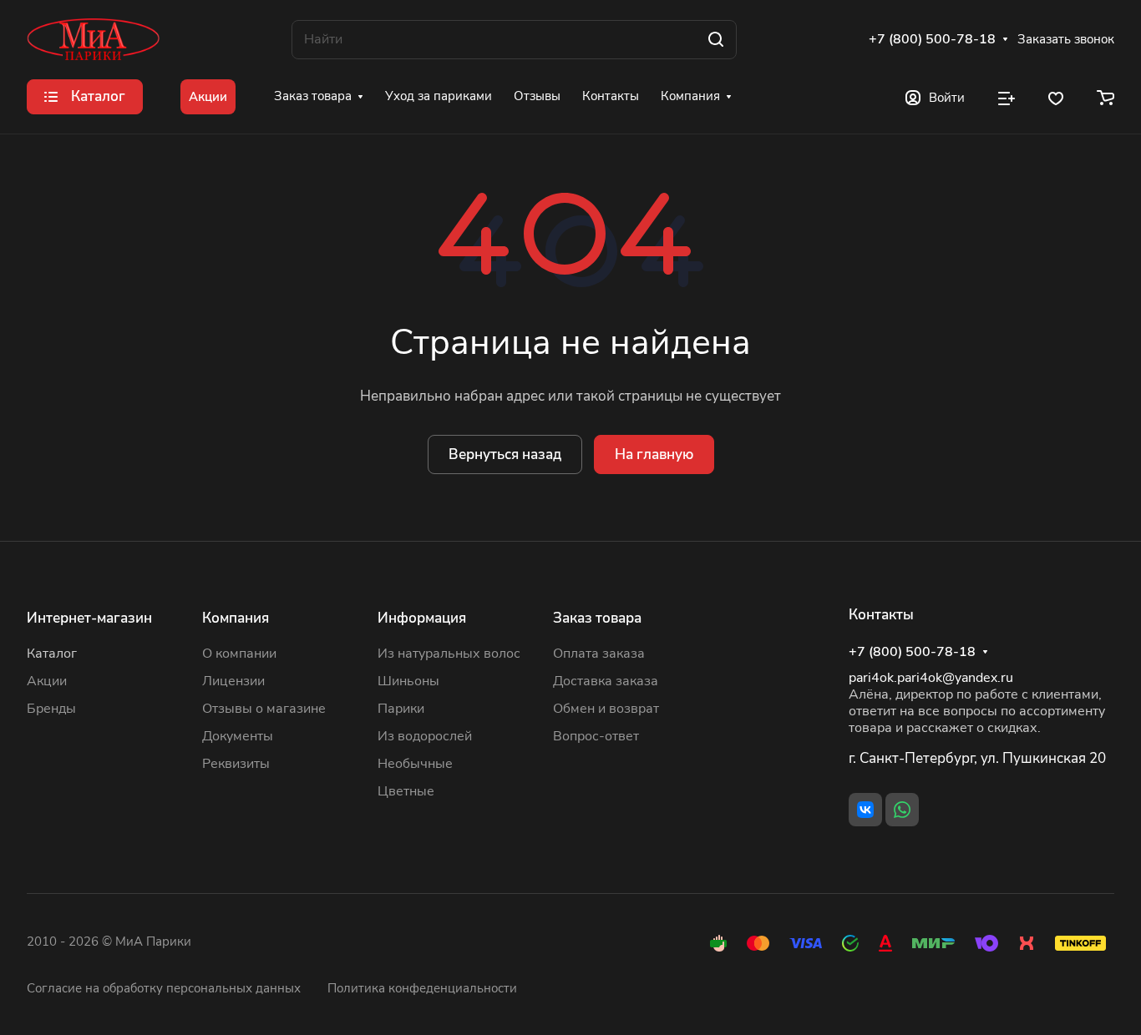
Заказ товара (597, 618)
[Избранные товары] (1055, 96)
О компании (239, 653)
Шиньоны (408, 681)
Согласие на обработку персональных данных (164, 988)
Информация (422, 618)
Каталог (52, 653)
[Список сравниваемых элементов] (1006, 96)
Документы (237, 736)
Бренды (51, 708)
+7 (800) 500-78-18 (932, 40)
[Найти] (716, 39)
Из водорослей (425, 736)
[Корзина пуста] (1105, 96)
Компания (235, 618)
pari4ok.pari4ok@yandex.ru (931, 678)
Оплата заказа (599, 653)
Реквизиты (236, 764)
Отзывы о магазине (264, 708)
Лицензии (233, 681)
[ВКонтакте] (865, 809)
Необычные (415, 764)
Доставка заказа (605, 681)
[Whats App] (902, 809)
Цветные (406, 791)
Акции (47, 681)
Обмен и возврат (606, 708)
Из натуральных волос (449, 653)
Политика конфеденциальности (422, 988)
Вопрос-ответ (596, 736)
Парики (401, 708)
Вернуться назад (505, 454)
